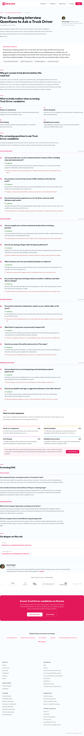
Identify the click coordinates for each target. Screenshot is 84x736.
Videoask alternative (8, 706)
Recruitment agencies (49, 699)
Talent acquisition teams (50, 701)
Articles (45, 668)
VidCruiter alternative (8, 712)
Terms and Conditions (49, 717)
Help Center (46, 678)
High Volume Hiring (48, 684)
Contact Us (46, 714)
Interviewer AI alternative (9, 704)
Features (52, 4)
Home (1, 12)
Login (78, 3)
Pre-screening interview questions (13, 12)
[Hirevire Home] (8, 3)
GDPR (4, 678)
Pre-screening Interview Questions (53, 676)
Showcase (5, 670)
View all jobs (41, 641)
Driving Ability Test (12, 637)
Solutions (43, 4)
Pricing (71, 4)
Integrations (5, 673)
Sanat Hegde (65, 21)
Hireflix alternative (7, 699)
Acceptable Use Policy (49, 722)
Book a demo (50, 614)
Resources (62, 4)
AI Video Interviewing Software (52, 686)
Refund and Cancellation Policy (52, 725)
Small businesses (48, 696)
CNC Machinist (42, 637)
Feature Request (7, 686)
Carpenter (53, 637)
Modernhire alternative (8, 709)
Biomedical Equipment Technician (68, 637)
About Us (46, 711)
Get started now (35, 614)
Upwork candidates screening (51, 704)
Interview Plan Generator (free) (52, 670)
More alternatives (7, 714)
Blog (44, 665)
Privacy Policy (47, 719)
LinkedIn (41, 571)
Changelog (5, 688)
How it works (5, 668)
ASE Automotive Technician (28, 637)
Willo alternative (6, 696)
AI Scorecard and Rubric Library (52, 673)
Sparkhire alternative (8, 701)
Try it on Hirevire (73, 451)
